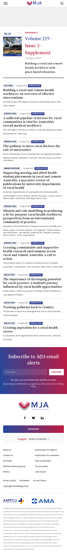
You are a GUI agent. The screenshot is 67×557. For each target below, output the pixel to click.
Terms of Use (46, 384)
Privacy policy (9, 480)
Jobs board (40, 471)
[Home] (34, 3)
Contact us (8, 455)
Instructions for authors (46, 450)
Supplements (31, 32)
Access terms (39, 480)
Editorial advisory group (14, 466)
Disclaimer (24, 480)
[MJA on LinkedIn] (42, 418)
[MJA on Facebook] (25, 418)
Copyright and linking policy (16, 486)
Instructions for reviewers (47, 455)
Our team (7, 460)
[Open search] (62, 3)
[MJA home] (34, 406)
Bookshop (33, 429)
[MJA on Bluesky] (33, 418)
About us (7, 450)
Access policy (41, 466)
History (6, 471)
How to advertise (43, 460)
